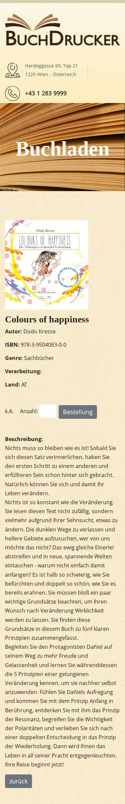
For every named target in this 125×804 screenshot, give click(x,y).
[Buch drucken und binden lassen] (62, 29)
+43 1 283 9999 (46, 93)
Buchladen (62, 148)
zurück (18, 781)
